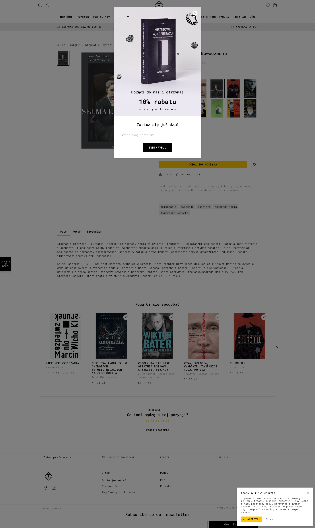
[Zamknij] (308, 493)
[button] (157, 264)
